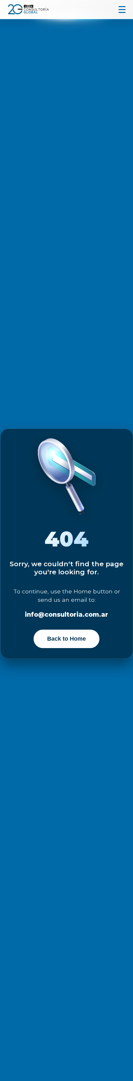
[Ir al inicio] (27, 9)
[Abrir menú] (122, 9)
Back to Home (66, 638)
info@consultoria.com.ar (66, 614)
